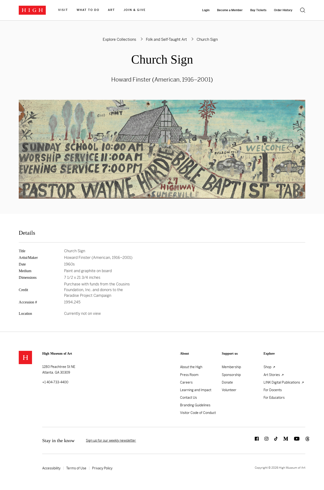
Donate (227, 382)
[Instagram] (263, 440)
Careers (186, 382)
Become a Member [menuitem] (230, 10)
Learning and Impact (195, 390)
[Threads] (302, 440)
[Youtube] (294, 440)
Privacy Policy (102, 468)
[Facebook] (254, 440)
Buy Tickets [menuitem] (258, 10)
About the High (191, 367)
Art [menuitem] (111, 10)
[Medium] (283, 440)
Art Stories (272, 375)
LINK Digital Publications (282, 382)
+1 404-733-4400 (55, 382)
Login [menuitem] (205, 10)
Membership (231, 367)
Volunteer (229, 390)
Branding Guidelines (195, 405)
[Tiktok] (273, 440)
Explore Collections (119, 39)
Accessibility (51, 468)
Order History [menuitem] (283, 10)
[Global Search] (302, 10)
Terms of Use (76, 468)
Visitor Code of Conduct (198, 413)
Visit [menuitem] (63, 10)
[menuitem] (63, 10)
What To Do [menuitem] (88, 10)
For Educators (274, 397)
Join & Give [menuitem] (135, 10)
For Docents (273, 390)
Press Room (189, 375)
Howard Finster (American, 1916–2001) (162, 79)
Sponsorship (231, 375)
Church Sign (162, 59)
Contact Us (188, 397)
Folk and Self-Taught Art (166, 39)
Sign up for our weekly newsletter (111, 440)
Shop (268, 367)
